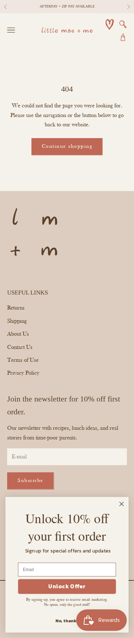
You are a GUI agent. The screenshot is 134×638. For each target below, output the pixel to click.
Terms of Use (23, 360)
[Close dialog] (121, 504)
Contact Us (20, 347)
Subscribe (31, 480)
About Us (18, 334)
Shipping (17, 321)
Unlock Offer (67, 587)
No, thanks (66, 620)
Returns (16, 308)
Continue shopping (67, 146)
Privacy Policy (23, 373)
